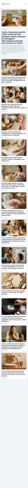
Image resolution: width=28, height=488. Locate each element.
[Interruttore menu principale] (25, 4)
